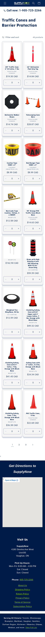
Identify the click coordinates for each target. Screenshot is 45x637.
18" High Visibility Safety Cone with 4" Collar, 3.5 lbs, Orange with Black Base (33, 365)
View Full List (31, 628)
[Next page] (32, 445)
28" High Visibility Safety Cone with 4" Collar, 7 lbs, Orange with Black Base (12, 366)
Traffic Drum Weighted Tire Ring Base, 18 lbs (12, 310)
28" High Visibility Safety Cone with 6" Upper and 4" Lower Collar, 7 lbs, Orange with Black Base (33, 314)
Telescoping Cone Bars (33, 116)
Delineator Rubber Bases (12, 116)
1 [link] (12, 445)
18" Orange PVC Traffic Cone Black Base (33, 213)
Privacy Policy (22, 598)
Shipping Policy (22, 590)
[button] (5, 3)
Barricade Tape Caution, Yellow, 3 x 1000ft (12, 213)
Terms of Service (22, 602)
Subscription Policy (22, 606)
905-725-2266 (26, 580)
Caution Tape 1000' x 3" (12, 164)
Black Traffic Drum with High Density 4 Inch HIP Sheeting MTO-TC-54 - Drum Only (33, 262)
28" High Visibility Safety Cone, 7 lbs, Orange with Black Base (12, 415)
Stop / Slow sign (11, 257)
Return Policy (22, 594)
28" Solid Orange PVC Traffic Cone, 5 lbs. (33, 413)
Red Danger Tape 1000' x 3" (33, 164)
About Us (22, 585)
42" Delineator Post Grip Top (33, 68)
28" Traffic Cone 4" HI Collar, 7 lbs (12, 68)
